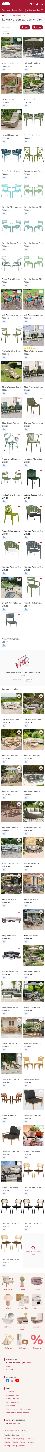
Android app (14, 1423)
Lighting (8, 1308)
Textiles (37, 1289)
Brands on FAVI (12, 1399)
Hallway (22, 1348)
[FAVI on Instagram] (12, 1380)
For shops (10, 1406)
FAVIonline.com (10, 1431)
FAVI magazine (12, 1402)
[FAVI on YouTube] (17, 1380)
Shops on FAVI (12, 1395)
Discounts (37, 1348)
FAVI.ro (30, 1439)
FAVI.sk (15, 1439)
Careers (9, 1370)
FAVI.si (22, 1446)
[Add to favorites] (19, 39)
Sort (26, 27)
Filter (38, 27)
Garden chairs (18, 15)
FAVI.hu (7, 1442)
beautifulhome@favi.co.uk (20, 1363)
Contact (9, 1366)
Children (8, 1348)
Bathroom (8, 1327)
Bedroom (37, 1327)
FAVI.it (23, 1442)
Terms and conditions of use (18, 1409)
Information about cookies (17, 1413)
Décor (14, 10)
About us (10, 1392)
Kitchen (37, 1308)
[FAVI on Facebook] (7, 1380)
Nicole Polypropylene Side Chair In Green (20, 531)
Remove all (17, 680)
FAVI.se (30, 1442)
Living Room (22, 1328)
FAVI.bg (7, 1446)
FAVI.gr (15, 1446)
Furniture (6, 10)
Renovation (23, 1308)
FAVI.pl (22, 1439)
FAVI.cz (7, 1439)
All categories (33, 10)
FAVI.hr (15, 1442)
